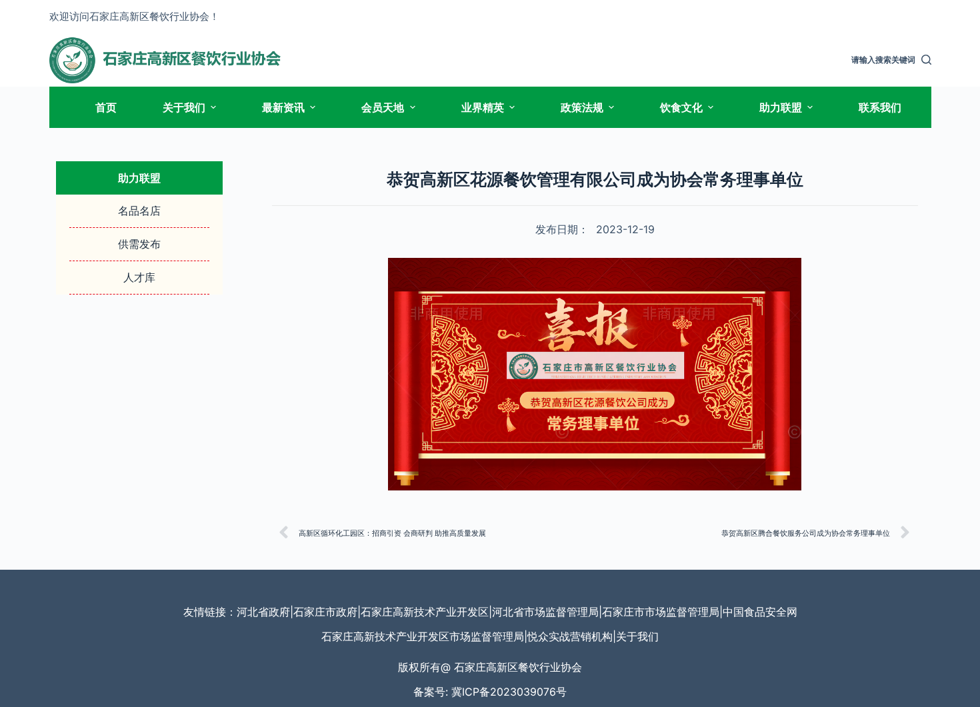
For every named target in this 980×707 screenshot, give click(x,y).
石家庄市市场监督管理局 (660, 611)
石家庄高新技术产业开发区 (425, 611)
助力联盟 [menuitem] (780, 107)
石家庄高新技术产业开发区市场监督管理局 (422, 636)
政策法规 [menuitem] (582, 107)
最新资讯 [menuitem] (283, 107)
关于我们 (637, 636)
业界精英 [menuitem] (482, 107)
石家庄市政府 (325, 611)
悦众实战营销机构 (570, 636)
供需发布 (139, 244)
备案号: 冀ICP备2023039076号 (490, 691)
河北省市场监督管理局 (545, 611)
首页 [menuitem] (106, 107)
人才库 (139, 277)
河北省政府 (263, 611)
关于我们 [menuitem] (184, 107)
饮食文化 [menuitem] (681, 107)
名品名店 (139, 210)
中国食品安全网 (760, 611)
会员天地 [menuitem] (382, 107)
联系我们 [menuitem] (880, 107)
